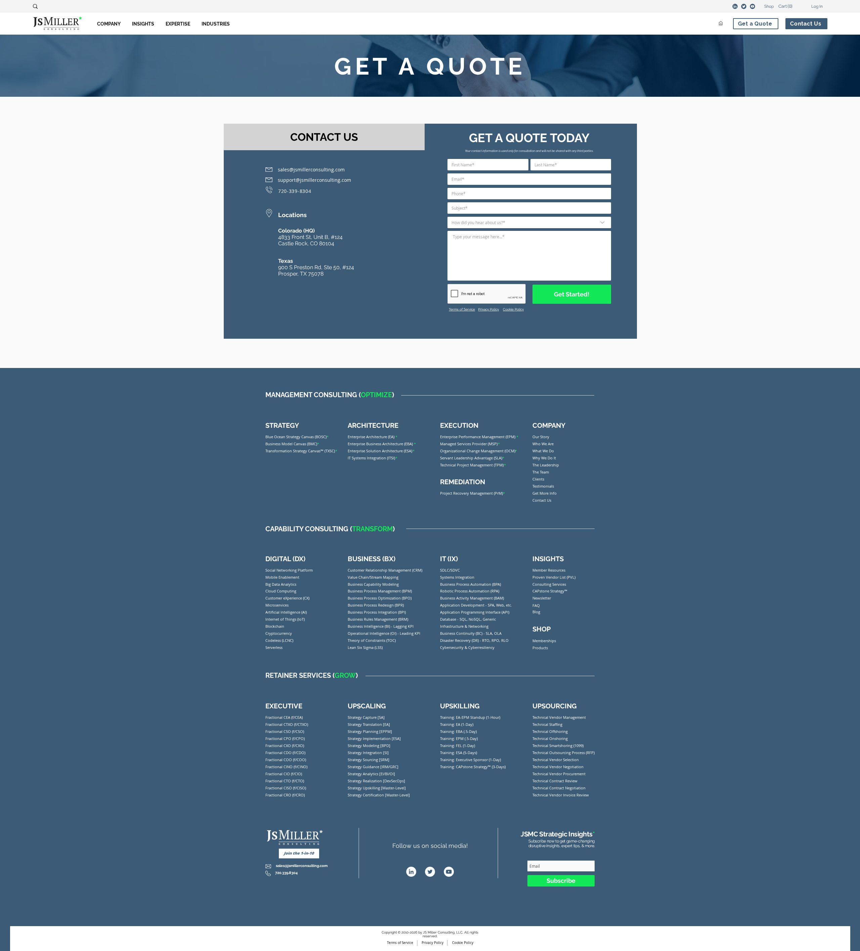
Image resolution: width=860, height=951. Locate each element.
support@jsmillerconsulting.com (314, 180)
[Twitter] (430, 872)
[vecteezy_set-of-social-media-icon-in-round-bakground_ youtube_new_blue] (752, 6)
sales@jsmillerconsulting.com (311, 169)
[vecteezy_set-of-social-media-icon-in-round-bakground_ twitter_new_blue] (743, 6)
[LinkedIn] (411, 872)
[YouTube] (449, 872)
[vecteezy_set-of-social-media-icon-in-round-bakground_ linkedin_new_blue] (735, 6)
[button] (781, 6)
